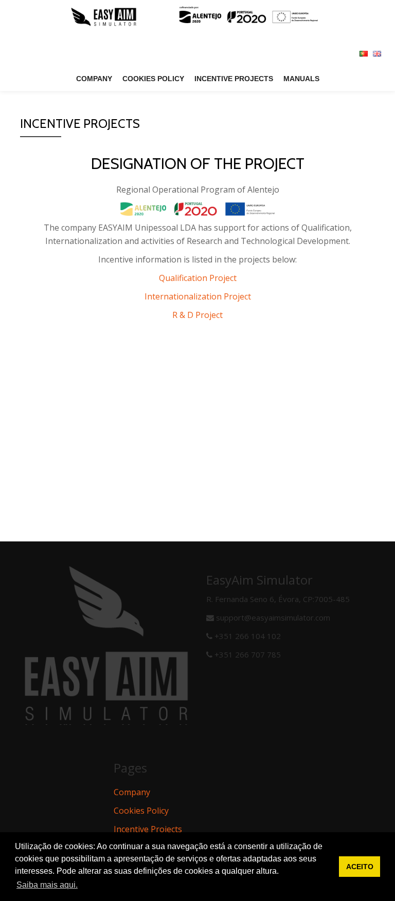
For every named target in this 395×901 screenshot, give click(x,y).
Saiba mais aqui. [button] (47, 884)
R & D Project (197, 315)
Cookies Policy (153, 78)
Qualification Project (198, 278)
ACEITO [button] (359, 866)
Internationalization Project (198, 296)
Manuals (301, 78)
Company (94, 78)
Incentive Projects (233, 78)
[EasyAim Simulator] (197, 18)
